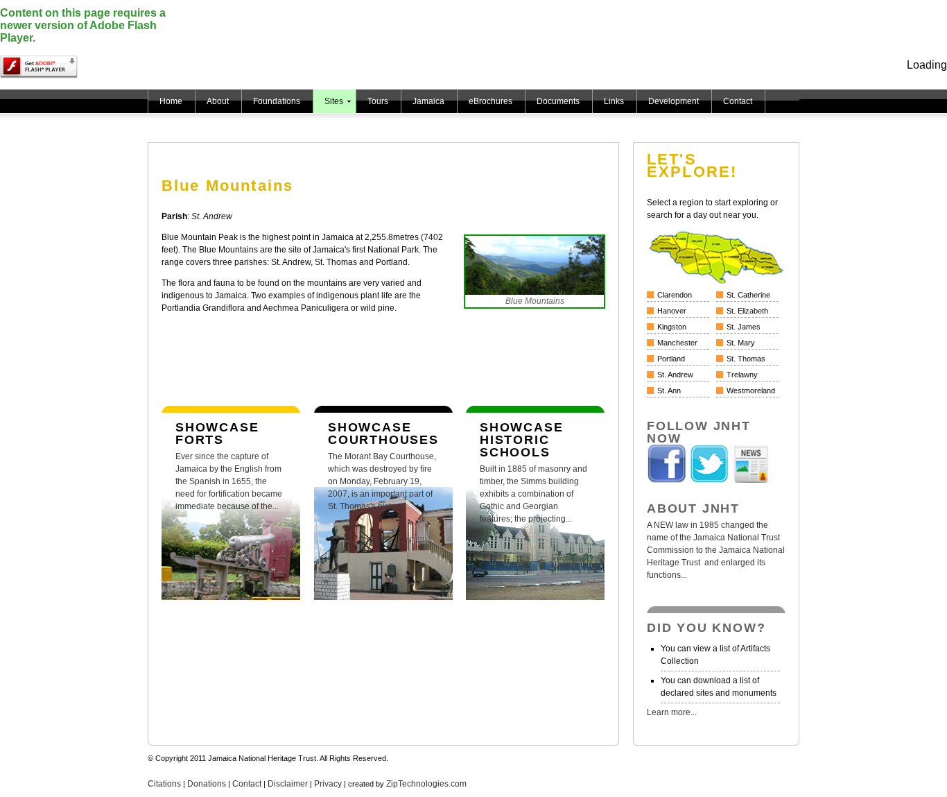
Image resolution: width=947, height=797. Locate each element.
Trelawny (742, 374)
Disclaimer (288, 784)
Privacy (328, 784)
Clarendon (674, 295)
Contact (737, 101)
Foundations (276, 101)
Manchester (677, 342)
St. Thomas (746, 358)
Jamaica (428, 101)
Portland (671, 358)
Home (170, 101)
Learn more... (672, 712)
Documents (558, 101)
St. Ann (669, 390)
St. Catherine (748, 295)
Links (614, 101)
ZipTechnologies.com (426, 784)
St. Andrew (675, 374)
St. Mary (741, 342)
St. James (744, 327)
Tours (377, 101)
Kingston (671, 327)
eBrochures (490, 101)
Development (673, 101)
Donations (206, 784)
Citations (164, 784)
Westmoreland (751, 390)
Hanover (671, 311)
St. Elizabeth (747, 311)
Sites (333, 101)
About (218, 101)
